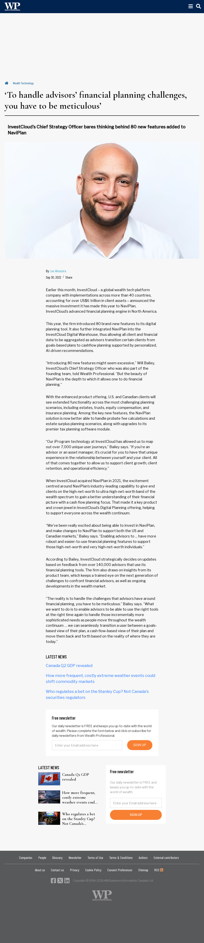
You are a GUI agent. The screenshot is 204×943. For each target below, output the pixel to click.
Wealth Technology (23, 83)
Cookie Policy (93, 870)
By (56, 271)
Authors (143, 857)
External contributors (166, 857)
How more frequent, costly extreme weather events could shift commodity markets (79, 797)
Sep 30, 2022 (53, 277)
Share (68, 277)
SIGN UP (139, 745)
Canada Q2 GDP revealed (69, 665)
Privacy (74, 870)
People (42, 857)
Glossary (57, 857)
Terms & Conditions (121, 857)
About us (40, 870)
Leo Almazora (58, 271)
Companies (25, 857)
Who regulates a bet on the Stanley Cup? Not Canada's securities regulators (78, 819)
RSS (157, 870)
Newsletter (75, 857)
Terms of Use (95, 857)
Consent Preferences (119, 870)
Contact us (57, 870)
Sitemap (143, 870)
